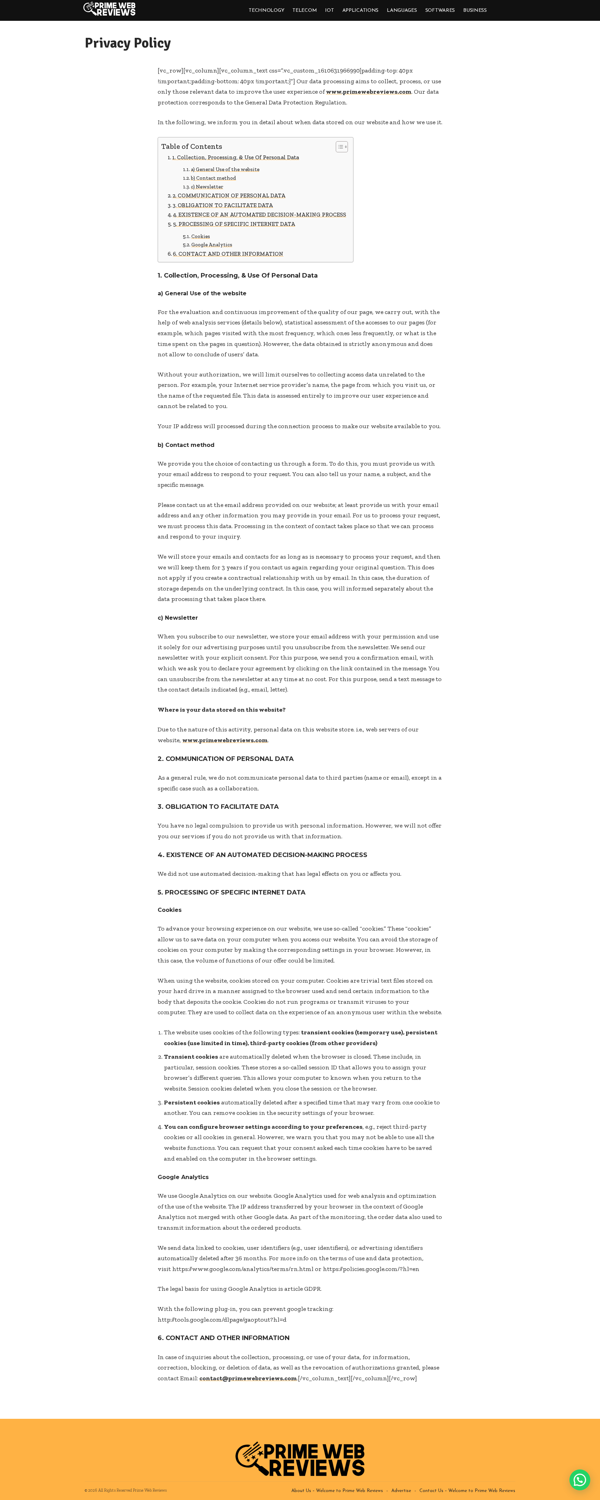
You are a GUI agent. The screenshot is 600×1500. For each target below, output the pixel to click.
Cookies (200, 236)
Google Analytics (211, 244)
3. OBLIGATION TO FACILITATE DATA (223, 205)
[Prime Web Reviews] (109, 8)
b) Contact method (213, 178)
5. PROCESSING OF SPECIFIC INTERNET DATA (234, 224)
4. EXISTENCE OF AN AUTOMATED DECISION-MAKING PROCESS (259, 214)
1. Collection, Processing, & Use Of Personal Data (235, 157)
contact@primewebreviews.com (248, 1378)
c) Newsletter (207, 187)
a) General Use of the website (225, 169)
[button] (579, 1479)
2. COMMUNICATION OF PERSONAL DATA (229, 195)
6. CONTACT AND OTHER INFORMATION (228, 254)
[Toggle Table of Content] (338, 147)
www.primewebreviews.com (368, 91)
